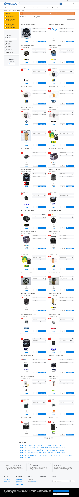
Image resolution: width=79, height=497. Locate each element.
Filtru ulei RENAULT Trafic (44, 455)
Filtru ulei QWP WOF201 (26, 65)
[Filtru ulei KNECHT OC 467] (54, 405)
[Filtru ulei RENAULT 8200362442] (26, 384)
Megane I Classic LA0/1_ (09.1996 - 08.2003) (10, 22)
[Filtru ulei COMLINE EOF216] (26, 115)
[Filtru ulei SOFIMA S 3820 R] (26, 426)
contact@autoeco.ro (71, 0)
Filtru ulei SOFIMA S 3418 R (54, 231)
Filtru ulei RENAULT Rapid (48, 452)
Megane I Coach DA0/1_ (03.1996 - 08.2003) (10, 20)
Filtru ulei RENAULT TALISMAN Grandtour (51, 454)
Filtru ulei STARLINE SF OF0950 (55, 293)
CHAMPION (9, 44)
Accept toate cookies (61, 490)
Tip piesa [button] (8, 34)
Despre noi (18, 478)
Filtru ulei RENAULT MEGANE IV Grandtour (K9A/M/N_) (30, 450)
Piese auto (7, 7)
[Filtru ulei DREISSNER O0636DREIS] (26, 33)
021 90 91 (63, 0)
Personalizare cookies (61, 493)
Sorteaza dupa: (63, 18)
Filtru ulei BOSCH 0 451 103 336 (55, 314)
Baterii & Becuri (34, 7)
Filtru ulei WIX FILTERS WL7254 (55, 210)
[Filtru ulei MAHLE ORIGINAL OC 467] (26, 322)
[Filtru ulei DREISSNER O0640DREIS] (26, 239)
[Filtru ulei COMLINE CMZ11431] (54, 74)
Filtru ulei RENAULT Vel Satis (67, 455)
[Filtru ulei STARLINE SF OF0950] (54, 301)
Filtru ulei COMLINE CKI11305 (55, 252)
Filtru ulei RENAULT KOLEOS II (38, 447)
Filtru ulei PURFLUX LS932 (26, 190)
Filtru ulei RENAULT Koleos (25, 449)
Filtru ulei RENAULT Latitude (48, 449)
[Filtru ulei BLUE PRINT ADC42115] (26, 301)
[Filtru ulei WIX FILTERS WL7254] (54, 219)
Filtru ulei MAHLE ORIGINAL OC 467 (28, 314)
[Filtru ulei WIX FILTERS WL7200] (26, 405)
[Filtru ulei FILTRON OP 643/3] (26, 364)
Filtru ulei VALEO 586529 (54, 376)
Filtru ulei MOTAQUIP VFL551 (54, 272)
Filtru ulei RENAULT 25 (44, 444)
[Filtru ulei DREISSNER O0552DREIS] (54, 157)
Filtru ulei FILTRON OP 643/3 (27, 355)
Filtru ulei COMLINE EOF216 (27, 107)
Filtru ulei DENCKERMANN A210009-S (56, 24)
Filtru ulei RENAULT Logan (60, 449)
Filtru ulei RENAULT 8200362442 (27, 376)
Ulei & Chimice (7, 479)
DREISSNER (9, 49)
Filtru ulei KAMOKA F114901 (26, 148)
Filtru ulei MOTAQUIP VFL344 (27, 272)
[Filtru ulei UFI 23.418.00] (54, 198)
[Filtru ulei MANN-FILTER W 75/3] (54, 136)
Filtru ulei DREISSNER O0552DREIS (56, 148)
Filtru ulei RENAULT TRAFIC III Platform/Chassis (29, 455)
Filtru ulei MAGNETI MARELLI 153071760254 (57, 86)
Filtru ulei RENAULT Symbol (36, 454)
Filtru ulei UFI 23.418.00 (53, 190)
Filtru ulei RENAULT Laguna (36, 449)
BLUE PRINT (9, 41)
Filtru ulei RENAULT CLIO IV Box (26, 445)
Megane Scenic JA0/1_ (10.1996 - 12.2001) (10, 25)
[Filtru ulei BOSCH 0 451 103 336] (54, 322)
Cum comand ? (6, 0)
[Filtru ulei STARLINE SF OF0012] (26, 53)
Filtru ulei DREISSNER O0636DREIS (28, 24)
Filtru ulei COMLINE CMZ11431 (55, 65)
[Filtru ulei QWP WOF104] (54, 115)
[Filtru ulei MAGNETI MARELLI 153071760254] (54, 95)
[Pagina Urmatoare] (52, 438)
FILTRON (8, 50)
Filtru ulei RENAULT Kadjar (50, 447)
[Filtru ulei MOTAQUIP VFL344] (26, 281)
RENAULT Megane (9, 14)
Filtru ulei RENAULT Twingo (56, 455)
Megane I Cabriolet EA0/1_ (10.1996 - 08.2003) (11, 28)
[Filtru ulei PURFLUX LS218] (54, 343)
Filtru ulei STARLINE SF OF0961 (55, 45)
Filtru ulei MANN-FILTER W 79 (27, 252)
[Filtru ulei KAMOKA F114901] (26, 157)
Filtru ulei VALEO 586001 (54, 417)
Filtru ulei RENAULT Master (25, 452)
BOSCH (8, 43)
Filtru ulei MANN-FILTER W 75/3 (55, 128)
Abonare (72, 481)
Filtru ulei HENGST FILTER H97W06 (28, 334)
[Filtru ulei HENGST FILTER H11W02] (54, 364)
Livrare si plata (13, 0)
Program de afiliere (19, 484)
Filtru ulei (9, 35)
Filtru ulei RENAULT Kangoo (61, 447)
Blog (58, 7)
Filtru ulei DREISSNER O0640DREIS (28, 231)
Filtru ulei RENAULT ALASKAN (55, 444)
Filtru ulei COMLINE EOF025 (27, 86)
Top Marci (52, 7)
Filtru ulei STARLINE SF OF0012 (27, 45)
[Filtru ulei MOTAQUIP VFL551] (54, 281)
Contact (18, 0)
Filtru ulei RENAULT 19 (24, 444)
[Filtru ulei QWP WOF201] (26, 74)
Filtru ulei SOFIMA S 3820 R (26, 417)
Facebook (42, 478)
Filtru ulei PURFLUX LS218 (54, 334)
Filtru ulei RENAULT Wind (25, 457)
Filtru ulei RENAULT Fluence (25, 447)
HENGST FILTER (9, 52)
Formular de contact (32, 478)
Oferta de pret (12, 63)
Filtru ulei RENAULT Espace (60, 445)
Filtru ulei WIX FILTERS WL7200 (27, 396)
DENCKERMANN (9, 47)
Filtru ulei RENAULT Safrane (59, 452)
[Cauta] (61, 4)
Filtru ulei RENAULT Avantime (68, 444)
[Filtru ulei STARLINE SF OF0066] (26, 219)
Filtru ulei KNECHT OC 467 (54, 396)
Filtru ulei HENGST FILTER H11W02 (56, 355)
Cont (66, 3)
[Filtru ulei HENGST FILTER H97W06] (26, 343)
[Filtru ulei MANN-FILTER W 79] (26, 260)
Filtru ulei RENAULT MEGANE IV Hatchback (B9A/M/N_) (53, 450)
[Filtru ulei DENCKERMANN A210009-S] (54, 33)
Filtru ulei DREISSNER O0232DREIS (28, 128)
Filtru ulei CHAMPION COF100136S (28, 169)
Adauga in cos (42, 41)
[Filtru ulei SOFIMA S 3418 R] (54, 239)
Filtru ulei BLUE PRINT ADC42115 (28, 293)
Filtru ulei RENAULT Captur (39, 445)
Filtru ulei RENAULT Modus (36, 452)
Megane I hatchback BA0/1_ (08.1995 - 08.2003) (11, 17)
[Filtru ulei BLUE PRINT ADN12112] (54, 177)
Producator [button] (9, 37)
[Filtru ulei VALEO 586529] (54, 384)
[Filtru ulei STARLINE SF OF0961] (54, 53)
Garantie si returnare (20, 482)
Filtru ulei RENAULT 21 (34, 444)
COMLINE (8, 46)
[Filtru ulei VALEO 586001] (54, 426)
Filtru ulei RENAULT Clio (49, 445)
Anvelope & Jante (16, 7)
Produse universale (44, 7)
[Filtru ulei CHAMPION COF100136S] (26, 177)
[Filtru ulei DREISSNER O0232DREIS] (26, 136)
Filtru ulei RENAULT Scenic (25, 454)
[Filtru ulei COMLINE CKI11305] (54, 260)
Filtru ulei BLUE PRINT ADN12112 (55, 169)
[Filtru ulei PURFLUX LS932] (26, 198)
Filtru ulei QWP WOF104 (53, 107)
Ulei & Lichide (25, 7)
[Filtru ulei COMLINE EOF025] (26, 95)
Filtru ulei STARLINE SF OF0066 (27, 210)
